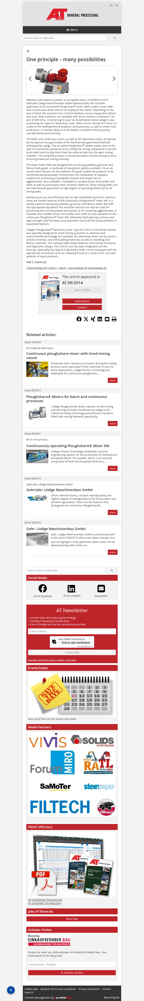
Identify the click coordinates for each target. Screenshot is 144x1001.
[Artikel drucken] (114, 319)
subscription (82, 301)
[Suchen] (114, 38)
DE (111, 5)
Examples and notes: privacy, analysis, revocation (52, 660)
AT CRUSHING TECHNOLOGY (44, 903)
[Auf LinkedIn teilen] (100, 320)
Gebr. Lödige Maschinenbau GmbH (56, 528)
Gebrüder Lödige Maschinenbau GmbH (59, 489)
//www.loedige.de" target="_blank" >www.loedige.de (56, 268)
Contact (106, 989)
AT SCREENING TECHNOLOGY (45, 900)
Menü (74, 30)
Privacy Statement (89, 989)
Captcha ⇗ (85, 646)
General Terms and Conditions (58, 989)
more (113, 380)
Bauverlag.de (111, 997)
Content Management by (39, 997)
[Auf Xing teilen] (93, 320)
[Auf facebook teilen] (79, 320)
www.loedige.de (97, 268)
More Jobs (72, 918)
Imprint (29, 992)
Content (82, 307)
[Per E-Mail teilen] (107, 319)
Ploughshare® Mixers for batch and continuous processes (66, 398)
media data (31, 989)
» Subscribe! (72, 652)
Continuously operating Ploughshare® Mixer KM (67, 445)
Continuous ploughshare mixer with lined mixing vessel (68, 355)
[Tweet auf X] (86, 320)
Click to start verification (76, 642)
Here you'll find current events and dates (52, 719)
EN (117, 5)
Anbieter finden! (73, 972)
